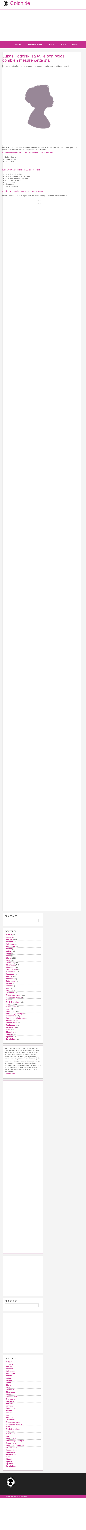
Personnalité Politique (15, 1018)
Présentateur (11, 1020)
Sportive (9, 1037)
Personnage (11, 1011)
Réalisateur (11, 1025)
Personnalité (11, 1016)
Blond (8, 958)
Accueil (18, 44)
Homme (9, 990)
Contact (63, 44)
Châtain (51, 44)
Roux (8, 1030)
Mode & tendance (13, 1002)
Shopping (10, 1032)
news (8, 1009)
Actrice (9, 939)
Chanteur (10, 962)
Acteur (9, 935)
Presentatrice (11, 1023)
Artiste (9, 949)
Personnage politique (15, 1013)
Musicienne (11, 1007)
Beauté (9, 953)
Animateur (10, 944)
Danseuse (10, 974)
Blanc (8, 956)
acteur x (9, 937)
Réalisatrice (11, 1027)
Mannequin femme (13, 995)
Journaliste (10, 993)
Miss (8, 1000)
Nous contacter (10, 1073)
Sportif (9, 1034)
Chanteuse (10, 965)
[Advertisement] (43, 25)
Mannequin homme (14, 997)
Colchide (19, 3)
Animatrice (10, 946)
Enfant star (10, 981)
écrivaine (10, 979)
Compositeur (11, 969)
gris (7, 988)
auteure (9, 951)
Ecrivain (9, 976)
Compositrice (11, 972)
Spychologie (11, 1039)
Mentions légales (23, 1496)
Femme (9, 983)
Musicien (10, 1004)
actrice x (9, 942)
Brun (8, 960)
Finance (9, 986)
